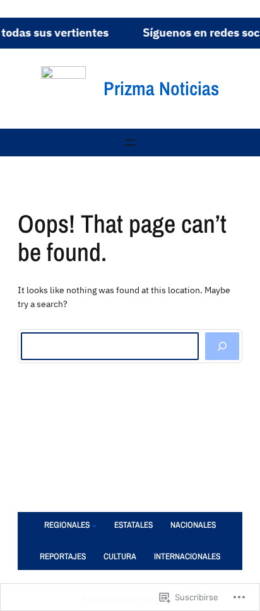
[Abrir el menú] (130, 142)
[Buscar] (222, 346)
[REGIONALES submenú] (94, 525)
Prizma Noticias (161, 88)
